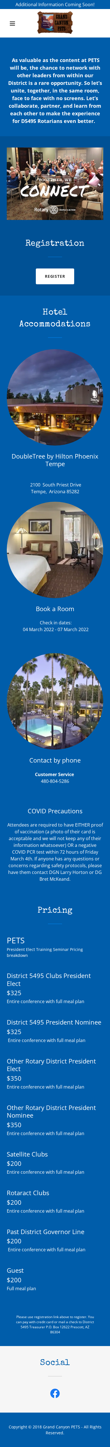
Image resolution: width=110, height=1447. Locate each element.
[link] (55, 23)
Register (55, 276)
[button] (13, 23)
